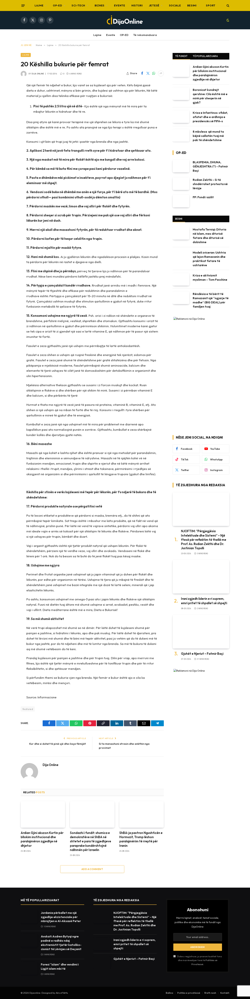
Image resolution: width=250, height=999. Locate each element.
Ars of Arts (62, 992)
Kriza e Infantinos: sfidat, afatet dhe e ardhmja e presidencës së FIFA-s (210, 117)
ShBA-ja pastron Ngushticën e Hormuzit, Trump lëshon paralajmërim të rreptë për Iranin (141, 839)
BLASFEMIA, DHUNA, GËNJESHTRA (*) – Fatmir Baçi (210, 166)
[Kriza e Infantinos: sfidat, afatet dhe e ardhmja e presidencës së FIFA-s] (181, 116)
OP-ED (57, 5)
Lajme (39, 5)
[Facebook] (8, 94)
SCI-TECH (78, 5)
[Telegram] (8, 160)
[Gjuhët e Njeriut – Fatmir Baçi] (201, 632)
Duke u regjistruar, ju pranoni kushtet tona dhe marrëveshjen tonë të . (199, 960)
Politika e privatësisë (188, 992)
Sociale (175, 5)
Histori (137, 5)
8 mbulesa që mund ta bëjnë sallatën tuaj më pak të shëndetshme (208, 136)
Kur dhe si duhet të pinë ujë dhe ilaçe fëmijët (57, 743)
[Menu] (23, 5)
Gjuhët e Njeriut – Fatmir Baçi (202, 653)
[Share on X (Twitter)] (148, 73)
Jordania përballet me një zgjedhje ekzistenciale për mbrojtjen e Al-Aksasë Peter (61, 917)
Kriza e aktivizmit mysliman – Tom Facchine (210, 277)
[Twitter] (8, 104)
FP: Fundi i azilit (203, 197)
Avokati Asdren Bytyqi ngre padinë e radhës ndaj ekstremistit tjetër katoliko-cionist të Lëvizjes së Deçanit (61, 943)
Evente (119, 5)
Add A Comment (92, 869)
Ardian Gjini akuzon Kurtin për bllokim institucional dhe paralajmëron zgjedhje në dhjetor (42, 839)
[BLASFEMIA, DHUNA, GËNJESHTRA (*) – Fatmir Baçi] (181, 166)
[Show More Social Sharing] (161, 73)
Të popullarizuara (205, 56)
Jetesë (154, 5)
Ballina (169, 992)
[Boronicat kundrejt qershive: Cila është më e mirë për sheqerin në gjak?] (181, 93)
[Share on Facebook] (142, 73)
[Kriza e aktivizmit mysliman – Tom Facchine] (181, 279)
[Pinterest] (8, 141)
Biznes (100, 5)
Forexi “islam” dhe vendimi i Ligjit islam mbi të (60, 966)
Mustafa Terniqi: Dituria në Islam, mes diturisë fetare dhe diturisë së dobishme (209, 236)
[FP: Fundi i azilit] (181, 201)
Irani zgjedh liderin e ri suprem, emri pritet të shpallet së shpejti (204, 601)
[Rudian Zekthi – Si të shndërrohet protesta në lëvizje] (181, 183)
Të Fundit (181, 56)
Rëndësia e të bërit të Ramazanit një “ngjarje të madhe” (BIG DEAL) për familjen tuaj (211, 300)
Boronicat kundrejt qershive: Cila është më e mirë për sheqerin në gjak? (210, 96)
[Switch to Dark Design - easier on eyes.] (227, 20)
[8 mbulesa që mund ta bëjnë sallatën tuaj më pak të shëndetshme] (181, 135)
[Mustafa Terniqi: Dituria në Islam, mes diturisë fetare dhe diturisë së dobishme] (181, 233)
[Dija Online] (125, 20)
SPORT (210, 5)
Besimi (192, 5)
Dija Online (38, 74)
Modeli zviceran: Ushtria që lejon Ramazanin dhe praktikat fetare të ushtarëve (209, 259)
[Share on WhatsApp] (153, 73)
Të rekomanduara (145, 35)
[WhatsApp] (8, 113)
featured (28, 709)
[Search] (227, 5)
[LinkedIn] (8, 122)
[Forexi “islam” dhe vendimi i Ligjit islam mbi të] (29, 968)
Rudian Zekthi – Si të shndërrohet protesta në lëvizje (210, 184)
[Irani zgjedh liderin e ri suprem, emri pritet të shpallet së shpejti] (201, 577)
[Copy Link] (8, 132)
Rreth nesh (210, 992)
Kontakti (224, 992)
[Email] (8, 150)
